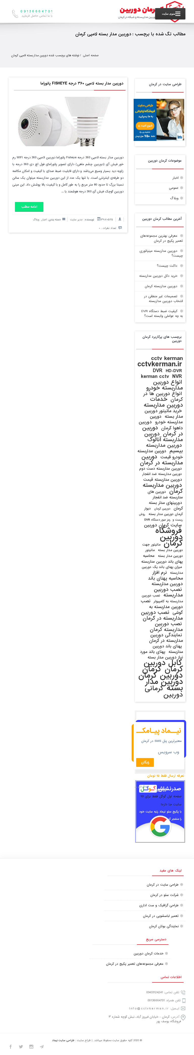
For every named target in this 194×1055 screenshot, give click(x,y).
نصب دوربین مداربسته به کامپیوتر (162, 598)
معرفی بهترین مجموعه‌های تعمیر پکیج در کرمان (161, 238)
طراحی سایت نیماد (63, 1040)
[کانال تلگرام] (42, 1047)
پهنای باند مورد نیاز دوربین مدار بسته (161, 654)
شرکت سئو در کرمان (164, 895)
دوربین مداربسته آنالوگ (163, 437)
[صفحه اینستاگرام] (31, 1047)
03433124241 (154, 992)
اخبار (44, 220)
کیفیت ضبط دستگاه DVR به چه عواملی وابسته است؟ (162, 313)
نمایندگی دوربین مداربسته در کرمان (166, 638)
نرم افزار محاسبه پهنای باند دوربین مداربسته (165, 578)
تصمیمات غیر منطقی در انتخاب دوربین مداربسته (163, 299)
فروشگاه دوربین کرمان (169, 537)
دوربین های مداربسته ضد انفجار (165, 494)
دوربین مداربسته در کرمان (161, 460)
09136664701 (156, 1000)
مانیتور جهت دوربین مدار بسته (162, 547)
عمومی (174, 188)
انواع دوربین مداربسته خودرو (164, 385)
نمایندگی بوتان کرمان (164, 926)
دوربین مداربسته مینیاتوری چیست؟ (161, 253)
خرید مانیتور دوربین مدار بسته (163, 414)
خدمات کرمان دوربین (148, 953)
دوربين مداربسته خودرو (166, 419)
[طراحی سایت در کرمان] (159, 140)
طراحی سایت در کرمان (163, 884)
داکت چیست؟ (167, 265)
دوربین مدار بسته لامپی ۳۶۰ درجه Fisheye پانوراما (82, 83)
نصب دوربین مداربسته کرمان (166, 626)
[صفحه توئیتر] (21, 1047)
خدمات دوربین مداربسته (163, 402)
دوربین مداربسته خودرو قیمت (160, 454)
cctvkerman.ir (159, 364)
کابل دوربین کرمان (163, 666)
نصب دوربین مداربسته (168, 592)
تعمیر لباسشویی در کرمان (161, 916)
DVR (157, 371)
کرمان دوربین (162, 672)
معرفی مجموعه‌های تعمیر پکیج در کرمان (134, 963)
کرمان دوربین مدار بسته (160, 682)
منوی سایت (168, 13)
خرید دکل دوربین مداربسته (158, 276)
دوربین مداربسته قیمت (162, 480)
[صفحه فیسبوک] (11, 1047)
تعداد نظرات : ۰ (107, 228)
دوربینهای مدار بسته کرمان (166, 505)
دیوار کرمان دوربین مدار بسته (163, 511)
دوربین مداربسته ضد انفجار (162, 474)
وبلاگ (36, 220)
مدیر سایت (76, 220)
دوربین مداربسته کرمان (161, 286)
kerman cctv (155, 376)
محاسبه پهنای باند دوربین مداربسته (162, 558)
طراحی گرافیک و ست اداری (159, 905)
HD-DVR (174, 371)
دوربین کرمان (162, 508)
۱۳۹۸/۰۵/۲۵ (107, 220)
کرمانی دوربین (164, 691)
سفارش (143, 786)
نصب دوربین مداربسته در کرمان (162, 615)
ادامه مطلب (29, 206)
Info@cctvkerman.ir (149, 1008)
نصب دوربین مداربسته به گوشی (162, 607)
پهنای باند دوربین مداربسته (168, 649)
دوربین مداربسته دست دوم (160, 468)
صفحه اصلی (91, 55)
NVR (177, 376)
